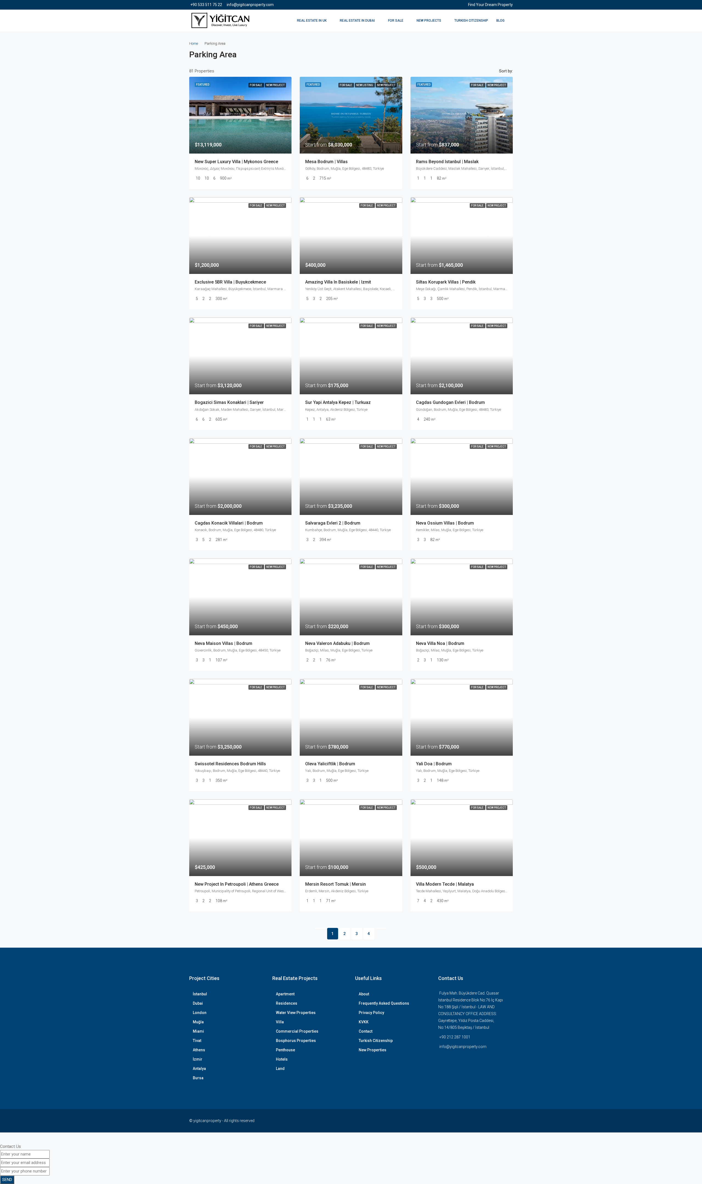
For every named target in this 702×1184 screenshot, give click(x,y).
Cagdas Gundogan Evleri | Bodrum (450, 402)
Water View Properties (296, 1012)
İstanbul (200, 994)
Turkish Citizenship (471, 20)
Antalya (199, 1068)
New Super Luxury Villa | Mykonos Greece (236, 161)
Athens (199, 1050)
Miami (198, 1031)
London (199, 1012)
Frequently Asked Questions (384, 1003)
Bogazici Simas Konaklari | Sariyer (229, 402)
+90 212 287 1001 (454, 1037)
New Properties (372, 1050)
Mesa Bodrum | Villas (326, 161)
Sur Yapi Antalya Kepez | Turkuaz (338, 402)
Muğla (198, 1022)
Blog (500, 20)
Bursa (198, 1078)
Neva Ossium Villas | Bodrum (445, 523)
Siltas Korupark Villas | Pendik (445, 282)
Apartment (285, 994)
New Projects (429, 20)
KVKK (364, 1022)
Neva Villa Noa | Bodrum (440, 643)
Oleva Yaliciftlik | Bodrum (330, 763)
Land (280, 1068)
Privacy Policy (371, 1012)
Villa (280, 1022)
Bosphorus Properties (296, 1040)
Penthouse (285, 1050)
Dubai (198, 1003)
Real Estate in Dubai (357, 20)
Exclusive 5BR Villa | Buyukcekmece (230, 282)
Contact (365, 1031)
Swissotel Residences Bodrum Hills (230, 763)
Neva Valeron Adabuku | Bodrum (337, 643)
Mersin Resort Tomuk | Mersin (335, 884)
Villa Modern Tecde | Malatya (445, 884)
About (364, 994)
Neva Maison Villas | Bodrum (223, 643)
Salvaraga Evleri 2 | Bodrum (332, 523)
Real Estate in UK (312, 20)
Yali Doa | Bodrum (434, 763)
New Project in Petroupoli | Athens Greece (237, 884)
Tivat (197, 1040)
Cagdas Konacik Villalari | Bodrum (229, 523)
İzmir (197, 1059)
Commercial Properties (297, 1031)
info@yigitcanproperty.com (462, 1046)
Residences (286, 1003)
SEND (7, 1179)
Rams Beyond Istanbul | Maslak (447, 161)
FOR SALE (395, 20)
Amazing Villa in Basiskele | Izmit (338, 282)
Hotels (282, 1059)
